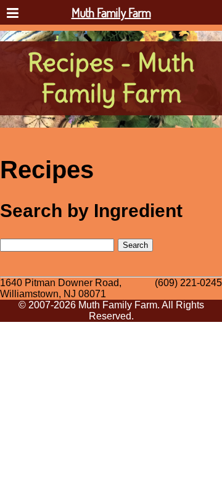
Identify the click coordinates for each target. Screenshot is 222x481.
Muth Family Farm (111, 12)
